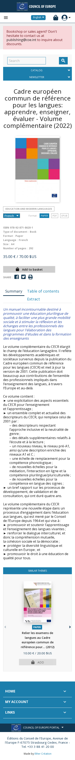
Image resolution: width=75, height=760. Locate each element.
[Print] (30, 277)
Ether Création (43, 753)
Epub (64, 215)
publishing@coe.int (21, 40)
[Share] (16, 277)
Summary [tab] (13, 291)
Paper (44, 215)
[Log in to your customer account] (64, 18)
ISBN (6, 227)
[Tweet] (23, 277)
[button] (69, 626)
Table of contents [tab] (43, 291)
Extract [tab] (33, 298)
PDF (54, 215)
